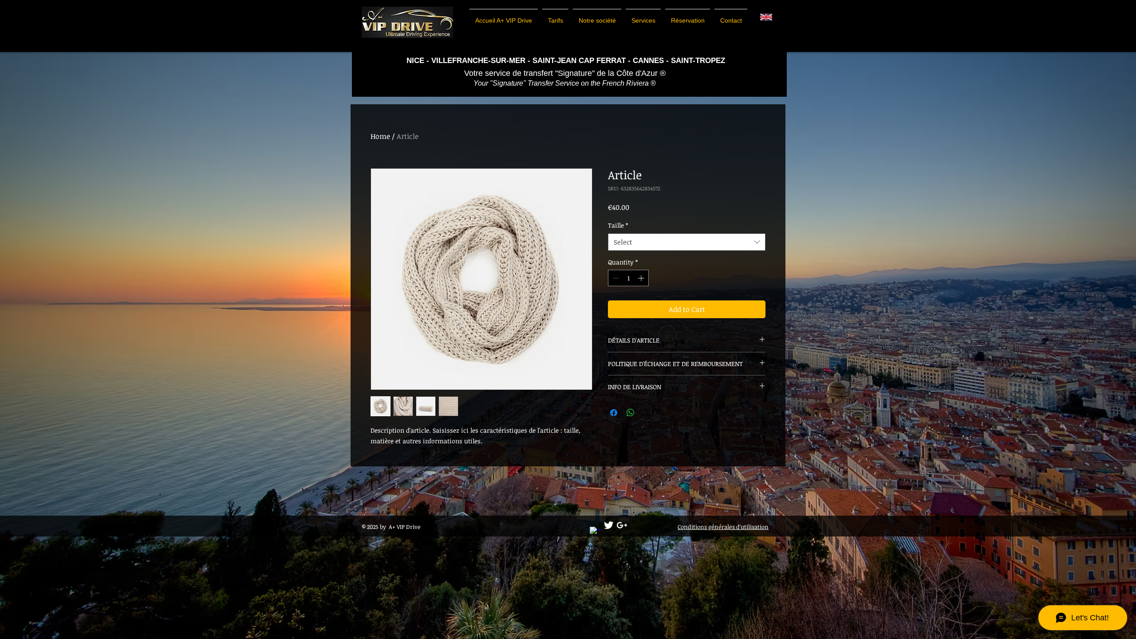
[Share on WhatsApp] (630, 412)
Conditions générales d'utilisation (723, 527)
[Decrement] (614, 278)
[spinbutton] (628, 278)
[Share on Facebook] (613, 412)
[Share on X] (647, 412)
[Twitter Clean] (608, 525)
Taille (618, 225)
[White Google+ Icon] (621, 525)
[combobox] (686, 242)
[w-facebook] (595, 532)
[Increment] (641, 278)
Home (380, 136)
